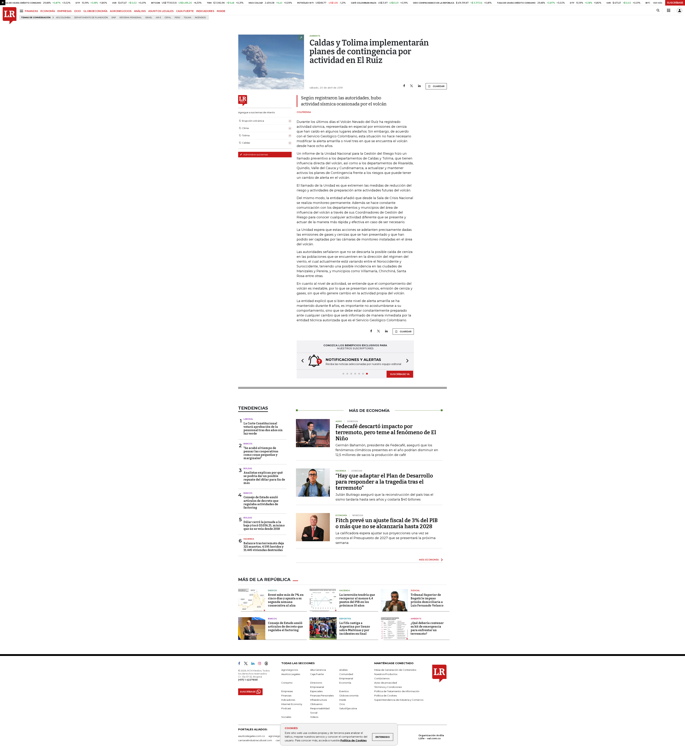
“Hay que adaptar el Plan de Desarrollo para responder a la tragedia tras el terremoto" (384, 482)
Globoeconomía (348, 695)
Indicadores (288, 699)
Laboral (248, 419)
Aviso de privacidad (385, 682)
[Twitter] (411, 86)
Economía (345, 682)
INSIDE (221, 11)
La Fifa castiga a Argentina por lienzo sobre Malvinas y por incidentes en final (354, 628)
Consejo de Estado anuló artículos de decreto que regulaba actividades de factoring (260, 502)
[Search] (658, 10)
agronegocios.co (278, 736)
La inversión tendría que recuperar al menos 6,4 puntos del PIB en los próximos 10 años (357, 600)
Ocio (342, 704)
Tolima (187, 17)
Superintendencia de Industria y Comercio (398, 699)
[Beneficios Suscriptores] (668, 10)
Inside (342, 699)
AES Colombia (63, 17)
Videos (314, 717)
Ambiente (416, 618)
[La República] (9, 15)
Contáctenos (381, 678)
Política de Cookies (353, 740)
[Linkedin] (419, 86)
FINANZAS (31, 11)
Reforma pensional (131, 17)
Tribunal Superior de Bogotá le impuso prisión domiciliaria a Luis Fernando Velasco (427, 600)
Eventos (344, 691)
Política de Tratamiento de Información (396, 691)
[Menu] (22, 11)
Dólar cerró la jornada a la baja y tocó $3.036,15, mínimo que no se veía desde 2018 (264, 525)
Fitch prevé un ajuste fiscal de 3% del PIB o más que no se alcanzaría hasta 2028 (387, 523)
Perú (177, 17)
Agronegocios (289, 669)
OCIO (77, 11)
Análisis (343, 669)
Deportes (345, 618)
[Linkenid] (254, 664)
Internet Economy (291, 704)
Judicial (415, 590)
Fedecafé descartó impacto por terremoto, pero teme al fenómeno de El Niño (386, 432)
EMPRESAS (64, 11)
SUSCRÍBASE (675, 2)
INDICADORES (205, 11)
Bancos (247, 443)
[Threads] (268, 664)
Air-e (158, 17)
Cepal (168, 17)
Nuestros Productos (385, 674)
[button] (301, 361)
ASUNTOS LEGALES (161, 11)
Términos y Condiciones (388, 687)
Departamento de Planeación (91, 17)
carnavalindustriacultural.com (255, 740)
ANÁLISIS (140, 11)
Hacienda (248, 539)
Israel (148, 17)
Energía (272, 590)
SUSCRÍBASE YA (400, 374)
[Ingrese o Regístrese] (679, 10)
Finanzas (286, 695)
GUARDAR (438, 86)
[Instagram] (261, 664)
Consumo (287, 682)
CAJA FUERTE (185, 11)
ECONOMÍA (47, 11)
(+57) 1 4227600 (248, 679)
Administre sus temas (255, 154)
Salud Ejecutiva (348, 708)
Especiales (316, 691)
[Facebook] (404, 86)
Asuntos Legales (290, 674)
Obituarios (316, 704)
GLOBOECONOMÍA (95, 11)
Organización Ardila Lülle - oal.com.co (431, 737)
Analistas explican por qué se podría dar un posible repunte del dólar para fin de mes (264, 478)
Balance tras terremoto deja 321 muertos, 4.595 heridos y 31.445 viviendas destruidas (263, 547)
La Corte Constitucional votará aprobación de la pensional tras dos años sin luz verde (263, 428)
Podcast (286, 708)
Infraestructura (318, 699)
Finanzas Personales (322, 695)
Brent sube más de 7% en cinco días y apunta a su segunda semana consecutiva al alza (286, 600)
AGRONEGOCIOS (120, 11)
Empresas (287, 691)
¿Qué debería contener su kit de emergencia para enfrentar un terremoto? (427, 628)
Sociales (286, 717)
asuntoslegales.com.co (251, 736)
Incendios (200, 17)
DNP (113, 17)
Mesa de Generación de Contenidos (395, 669)
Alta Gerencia (318, 669)
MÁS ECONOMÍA (429, 559)
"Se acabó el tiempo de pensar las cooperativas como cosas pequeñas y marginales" (260, 453)
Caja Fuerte (317, 674)
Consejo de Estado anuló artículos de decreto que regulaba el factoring (285, 626)
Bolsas (247, 468)
